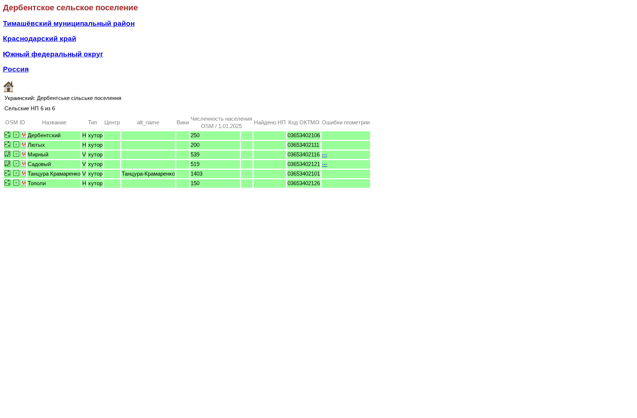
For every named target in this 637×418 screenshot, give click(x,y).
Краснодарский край (39, 38)
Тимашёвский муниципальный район (69, 23)
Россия (16, 69)
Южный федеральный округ (53, 54)
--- (324, 154)
